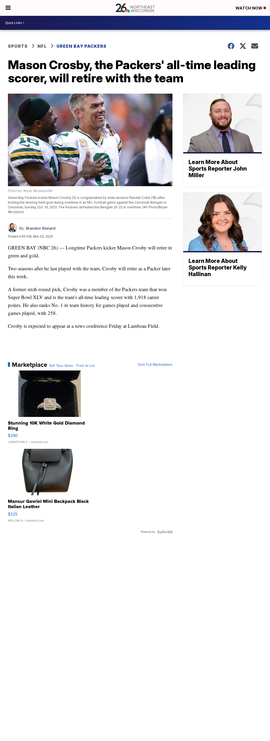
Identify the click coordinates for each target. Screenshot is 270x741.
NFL (42, 46)
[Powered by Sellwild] (164, 532)
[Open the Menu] (8, 8)
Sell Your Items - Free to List (72, 366)
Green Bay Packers (81, 46)
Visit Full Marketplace (155, 365)
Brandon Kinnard (40, 228)
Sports (18, 46)
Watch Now (249, 8)
